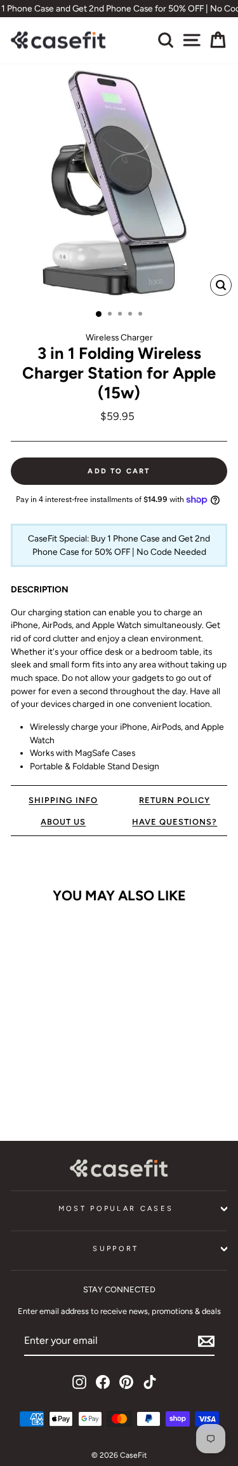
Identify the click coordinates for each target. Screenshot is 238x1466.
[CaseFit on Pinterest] (126, 1382)
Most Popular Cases (116, 1208)
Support (115, 1249)
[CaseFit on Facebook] (103, 1382)
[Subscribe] (206, 1341)
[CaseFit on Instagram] (79, 1382)
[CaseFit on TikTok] (150, 1382)
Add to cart (51, 1088)
